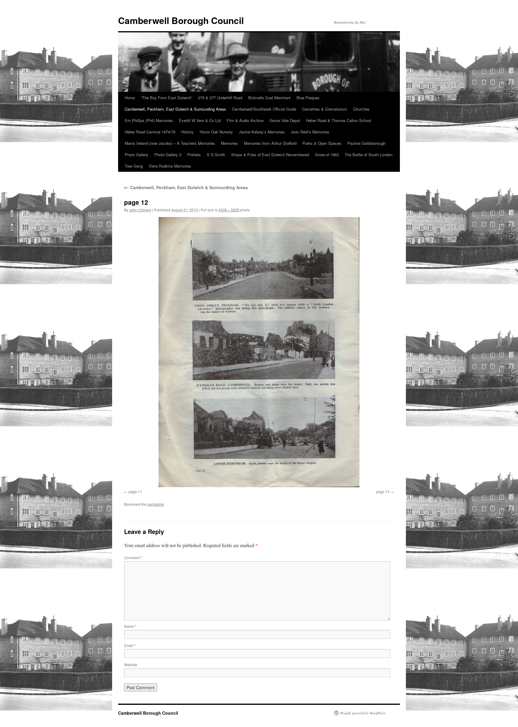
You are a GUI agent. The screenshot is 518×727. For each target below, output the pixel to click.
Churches (361, 109)
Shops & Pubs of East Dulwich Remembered (270, 154)
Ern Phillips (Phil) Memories (149, 120)
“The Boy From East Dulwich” (166, 97)
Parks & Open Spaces (321, 143)
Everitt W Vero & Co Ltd (200, 120)
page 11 (135, 491)
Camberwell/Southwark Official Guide (264, 109)
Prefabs (194, 154)
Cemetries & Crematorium (324, 109)
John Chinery (140, 209)
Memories (229, 143)
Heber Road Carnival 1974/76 (150, 132)
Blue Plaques (308, 97)
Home (130, 97)
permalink (155, 504)
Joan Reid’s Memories (310, 132)
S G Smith (216, 154)
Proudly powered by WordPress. (363, 713)
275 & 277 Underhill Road (220, 97)
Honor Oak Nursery (216, 132)
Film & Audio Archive (245, 120)
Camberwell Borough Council (181, 20)
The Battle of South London (368, 154)
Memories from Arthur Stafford (270, 143)
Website (130, 664)
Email (130, 645)
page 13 (382, 491)
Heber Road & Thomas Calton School (338, 120)
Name (130, 626)
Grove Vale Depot (284, 120)
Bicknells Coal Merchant (269, 97)
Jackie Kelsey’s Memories (262, 132)
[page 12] (259, 352)
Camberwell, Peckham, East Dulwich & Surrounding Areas (175, 109)
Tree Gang (134, 166)
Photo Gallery (136, 154)
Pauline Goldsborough (366, 143)
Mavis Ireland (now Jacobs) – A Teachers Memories (170, 143)
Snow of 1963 (327, 154)
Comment (133, 557)
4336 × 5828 (229, 209)
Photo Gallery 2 (167, 154)
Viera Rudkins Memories (170, 166)
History (187, 132)
